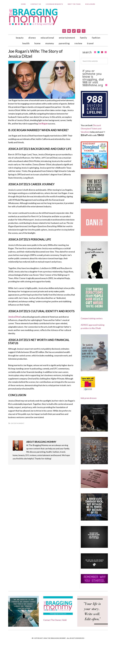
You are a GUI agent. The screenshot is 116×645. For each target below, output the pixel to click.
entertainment (17, 423)
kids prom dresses (89, 398)
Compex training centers (92, 318)
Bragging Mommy (33, 16)
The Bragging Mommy (56, 638)
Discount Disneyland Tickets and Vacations (91, 128)
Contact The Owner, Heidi (54, 620)
